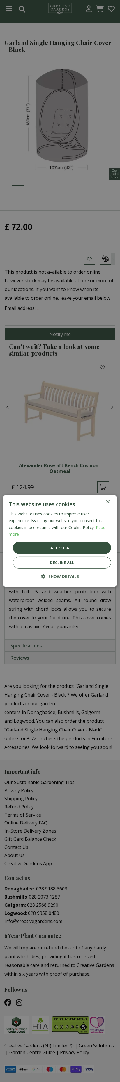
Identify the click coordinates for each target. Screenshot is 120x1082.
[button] (60, 576)
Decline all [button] (62, 562)
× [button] (107, 502)
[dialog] (60, 541)
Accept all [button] (61, 547)
